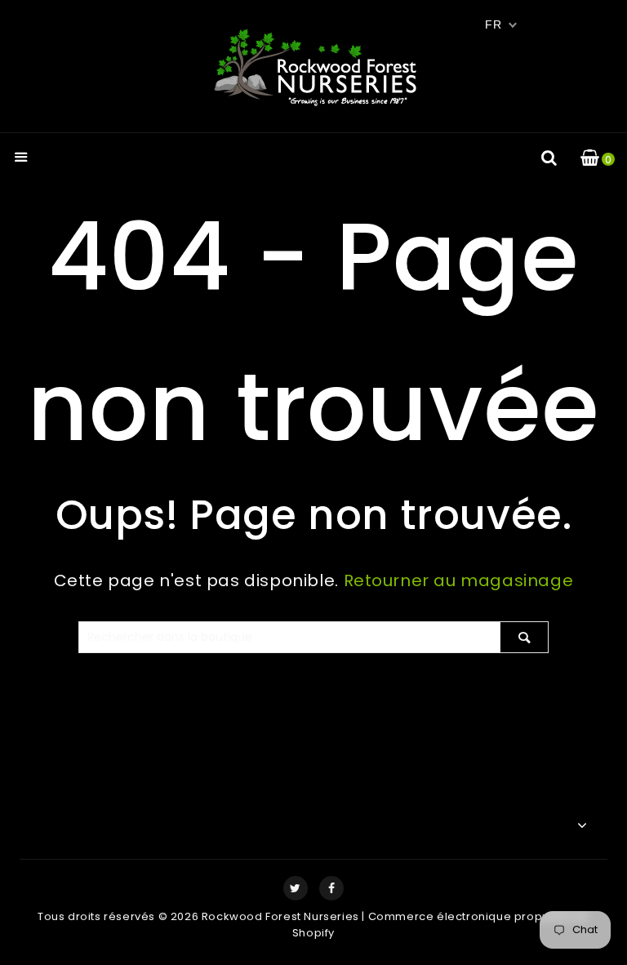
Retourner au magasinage (459, 580)
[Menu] (21, 158)
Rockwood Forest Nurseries (280, 916)
